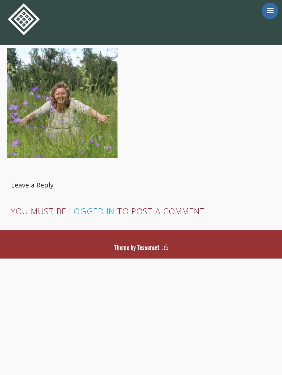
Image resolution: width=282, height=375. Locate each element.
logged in (92, 210)
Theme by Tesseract (136, 247)
